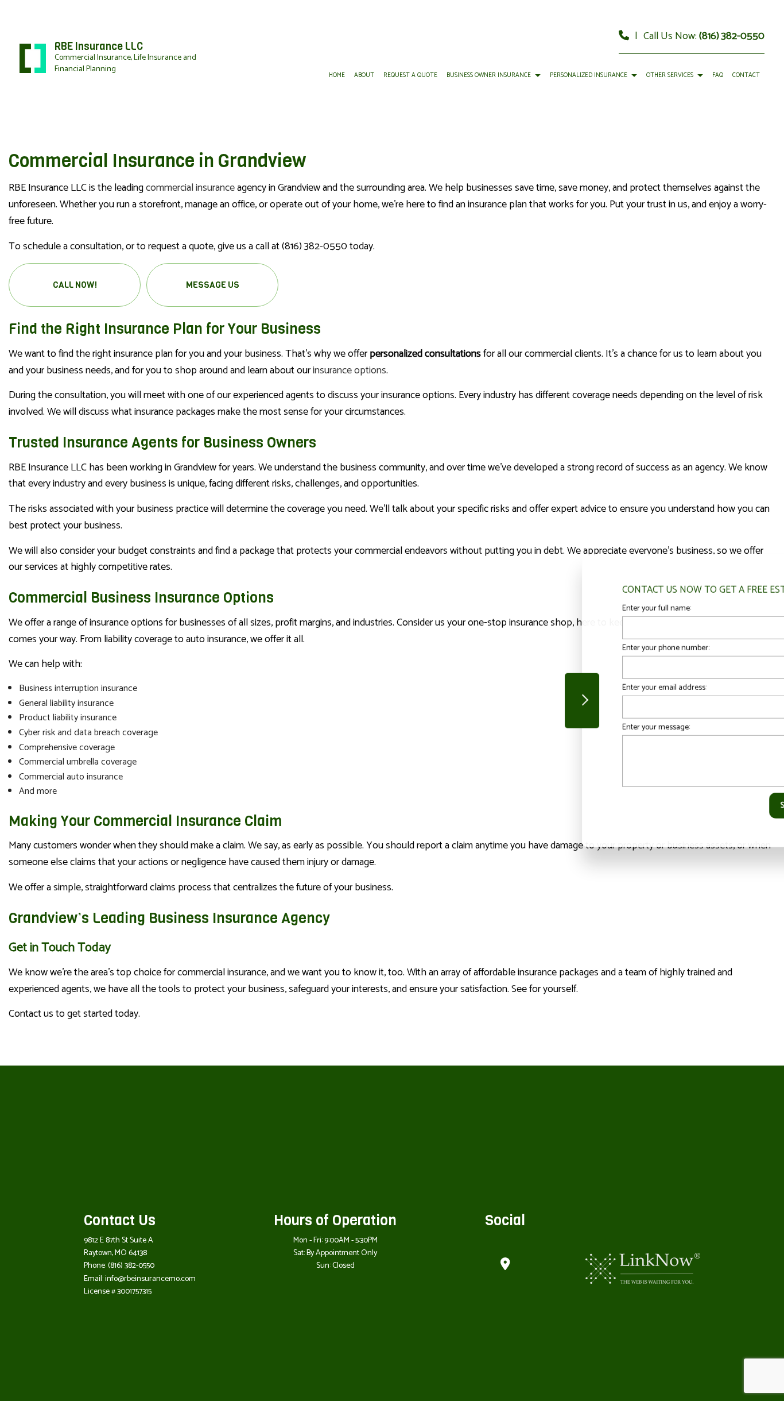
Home (337, 75)
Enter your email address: (580, 688)
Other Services (669, 75)
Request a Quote (410, 75)
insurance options (349, 370)
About (364, 75)
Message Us (212, 285)
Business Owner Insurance (489, 75)
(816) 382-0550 (731, 36)
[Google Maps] (505, 1265)
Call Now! (75, 285)
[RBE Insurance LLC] (32, 57)
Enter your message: (572, 727)
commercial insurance (190, 187)
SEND (706, 805)
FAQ (717, 75)
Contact (746, 75)
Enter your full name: (572, 608)
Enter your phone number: (581, 648)
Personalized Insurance (588, 75)
